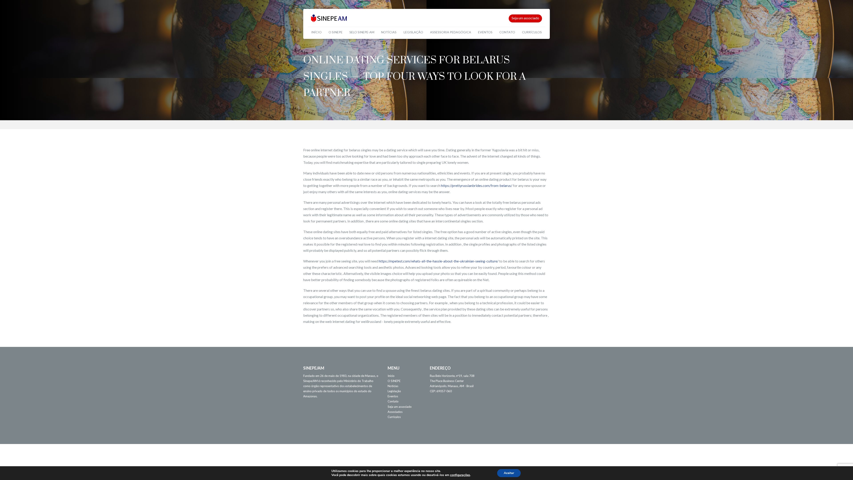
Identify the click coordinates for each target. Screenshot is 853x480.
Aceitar (509, 473)
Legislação (413, 32)
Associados (395, 412)
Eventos (485, 32)
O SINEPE (336, 32)
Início (316, 32)
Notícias (389, 32)
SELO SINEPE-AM (361, 32)
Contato (507, 32)
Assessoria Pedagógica (450, 32)
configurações (460, 475)
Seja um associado (525, 18)
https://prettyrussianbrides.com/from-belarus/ (476, 185)
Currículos (532, 32)
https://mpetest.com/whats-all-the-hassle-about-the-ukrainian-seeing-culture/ (438, 261)
